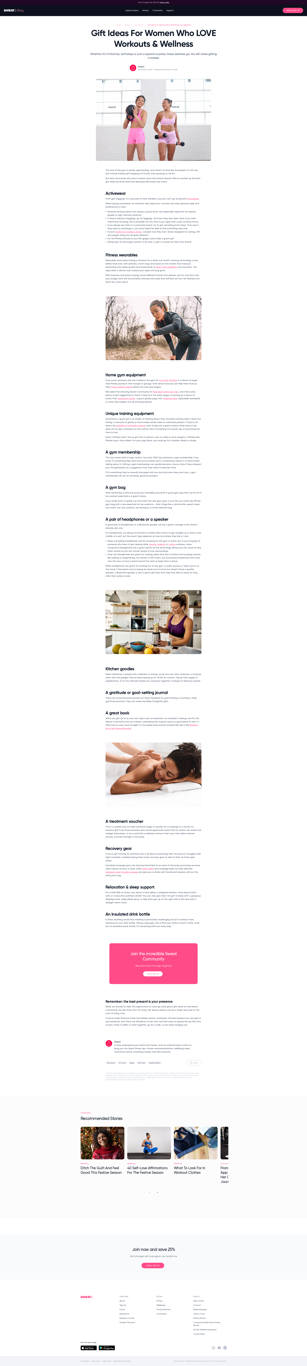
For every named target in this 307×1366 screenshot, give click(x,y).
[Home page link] (10, 10)
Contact (197, 1305)
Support (170, 10)
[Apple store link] (89, 1347)
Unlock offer (164, 2)
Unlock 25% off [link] (153, 974)
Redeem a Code (127, 1318)
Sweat (118, 25)
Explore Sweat (132, 10)
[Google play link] (107, 1347)
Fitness (159, 1301)
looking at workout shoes (128, 231)
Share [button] (195, 1063)
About (122, 1301)
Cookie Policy (199, 1334)
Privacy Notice (199, 1318)
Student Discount (127, 1322)
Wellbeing (160, 1305)
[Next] (157, 1192)
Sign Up (123, 1305)
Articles (145, 10)
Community (158, 10)
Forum (122, 1309)
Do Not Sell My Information (205, 1329)
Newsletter (124, 1314)
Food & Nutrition (163, 1309)
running (152, 544)
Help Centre (198, 1301)
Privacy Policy (85, 1361)
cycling (172, 544)
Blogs (127, 25)
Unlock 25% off (292, 10)
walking (161, 544)
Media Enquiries (200, 1309)
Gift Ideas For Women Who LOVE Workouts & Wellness (169, 25)
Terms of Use (199, 1314)
